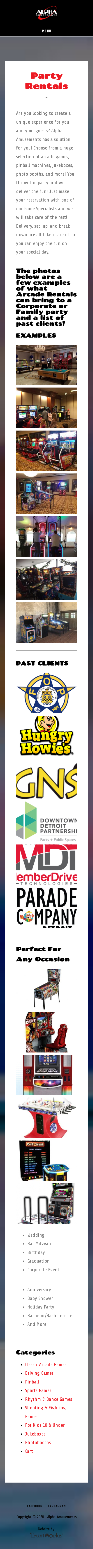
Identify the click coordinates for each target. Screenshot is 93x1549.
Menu (46, 31)
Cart (29, 1451)
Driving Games (39, 1373)
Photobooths (38, 1442)
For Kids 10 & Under (45, 1425)
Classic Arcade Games (45, 1364)
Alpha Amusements (46, 13)
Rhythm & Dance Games (48, 1399)
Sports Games (38, 1390)
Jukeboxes (35, 1434)
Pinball (32, 1382)
